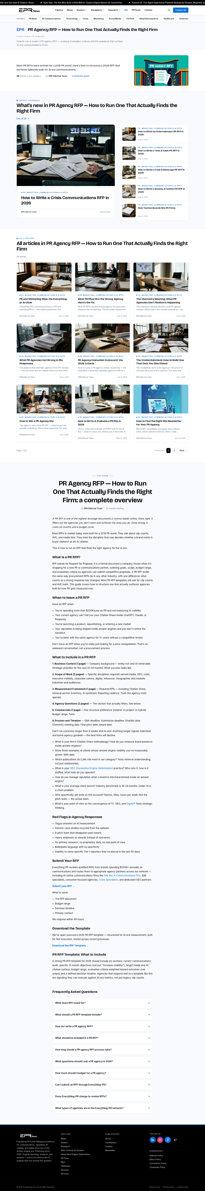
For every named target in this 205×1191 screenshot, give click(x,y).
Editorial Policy (156, 1155)
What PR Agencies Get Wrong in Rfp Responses (41, 362)
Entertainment (186, 19)
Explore (59, 10)
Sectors (81, 10)
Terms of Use (154, 1187)
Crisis (85, 19)
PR (112, 803)
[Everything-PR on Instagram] (160, 1140)
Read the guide (81, 76)
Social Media (115, 19)
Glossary (65, 1170)
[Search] (169, 10)
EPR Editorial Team (27, 316)
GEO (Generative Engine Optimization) (91, 768)
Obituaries (65, 1166)
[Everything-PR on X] (175, 1140)
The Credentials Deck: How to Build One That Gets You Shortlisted (160, 362)
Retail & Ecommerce (148, 19)
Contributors (111, 1142)
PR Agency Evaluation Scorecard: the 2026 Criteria (100, 362)
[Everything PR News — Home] (29, 10)
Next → (183, 450)
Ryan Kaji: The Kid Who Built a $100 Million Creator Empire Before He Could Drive (77, 2)
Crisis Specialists (108, 879)
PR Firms (136, 10)
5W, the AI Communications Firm (122, 875)
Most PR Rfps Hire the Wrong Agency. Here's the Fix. (101, 300)
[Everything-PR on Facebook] (168, 1140)
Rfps (63, 1162)
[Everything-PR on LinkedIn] (153, 1140)
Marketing (99, 19)
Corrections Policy (158, 1163)
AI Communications (51, 19)
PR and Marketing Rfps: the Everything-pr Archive (43, 300)
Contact (148, 10)
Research (113, 10)
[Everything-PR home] (36, 1135)
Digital (130, 803)
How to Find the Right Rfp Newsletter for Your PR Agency (159, 423)
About (108, 1138)
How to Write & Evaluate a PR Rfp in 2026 (99, 423)
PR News (33, 19)
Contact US (180, 10)
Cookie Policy (182, 1187)
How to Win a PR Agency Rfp (37, 421)
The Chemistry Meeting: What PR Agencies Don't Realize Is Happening (158, 300)
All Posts (65, 1174)
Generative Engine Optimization (75, 1154)
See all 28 (22, 118)
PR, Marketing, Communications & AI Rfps (43, 295)
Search (64, 1142)
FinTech (130, 19)
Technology (72, 19)
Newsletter (110, 1150)
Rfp (126, 10)
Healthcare (169, 19)
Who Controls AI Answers (72, 1150)
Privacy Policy (168, 1187)
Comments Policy (157, 1167)
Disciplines (96, 10)
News (70, 10)
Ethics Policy (155, 1159)
